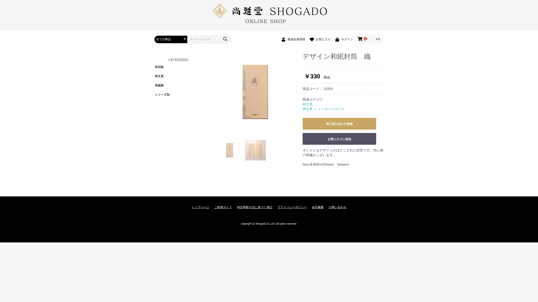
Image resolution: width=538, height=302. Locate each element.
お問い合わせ (337, 207)
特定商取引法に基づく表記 (254, 207)
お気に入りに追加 (339, 139)
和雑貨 (159, 85)
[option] (256, 92)
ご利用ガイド (223, 207)
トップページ (200, 207)
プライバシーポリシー (292, 207)
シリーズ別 (162, 94)
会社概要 (318, 207)
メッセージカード (331, 109)
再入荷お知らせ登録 (339, 123)
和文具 (159, 76)
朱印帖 (159, 67)
